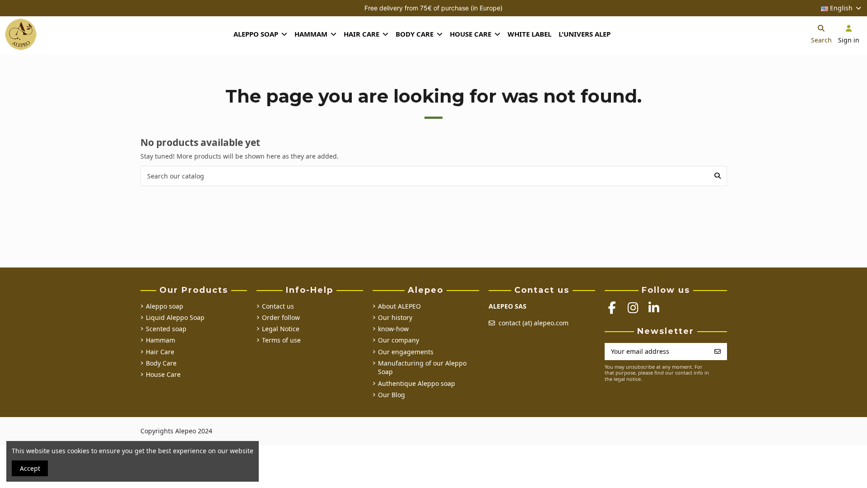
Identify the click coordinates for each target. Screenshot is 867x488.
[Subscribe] (717, 351)
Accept (30, 468)
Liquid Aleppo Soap (175, 317)
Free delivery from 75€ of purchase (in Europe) (433, 8)
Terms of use (281, 340)
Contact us (278, 306)
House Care (163, 374)
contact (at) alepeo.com (534, 323)
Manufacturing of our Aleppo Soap (422, 367)
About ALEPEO (399, 306)
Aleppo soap (164, 306)
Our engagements (406, 351)
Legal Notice (280, 328)
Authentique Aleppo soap (416, 383)
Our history (395, 317)
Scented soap (166, 328)
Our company (398, 340)
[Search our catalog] (717, 176)
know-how (393, 328)
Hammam (160, 340)
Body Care (161, 363)
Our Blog (391, 394)
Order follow (281, 317)
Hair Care (160, 351)
